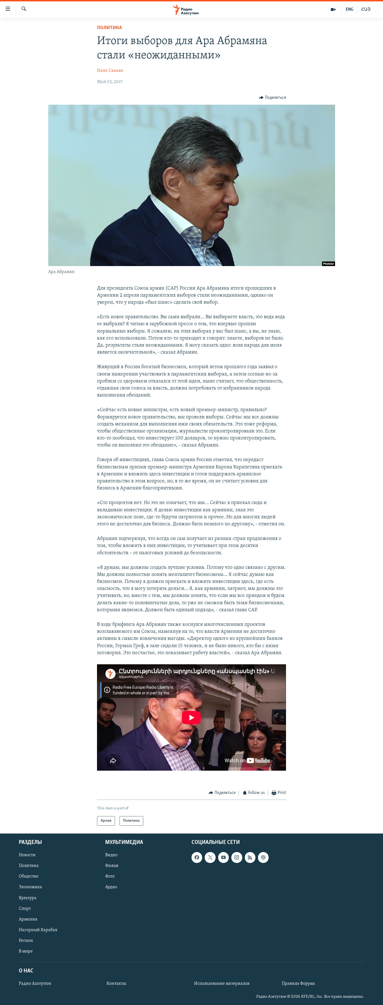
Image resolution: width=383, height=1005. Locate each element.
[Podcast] (263, 857)
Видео (111, 855)
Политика (109, 28)
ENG (349, 9)
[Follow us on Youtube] (223, 857)
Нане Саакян (110, 70)
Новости (27, 855)
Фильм (111, 866)
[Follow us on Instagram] (236, 857)
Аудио (111, 887)
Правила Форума (298, 984)
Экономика (30, 887)
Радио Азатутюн (35, 984)
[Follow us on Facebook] (197, 857)
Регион (26, 940)
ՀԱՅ (366, 9)
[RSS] (250, 857)
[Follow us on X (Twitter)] (210, 857)
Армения (28, 919)
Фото (110, 876)
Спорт (25, 908)
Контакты (116, 984)
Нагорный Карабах (38, 930)
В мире (26, 951)
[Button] (272, 97)
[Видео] (333, 9)
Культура (27, 898)
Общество (28, 876)
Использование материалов (222, 984)
